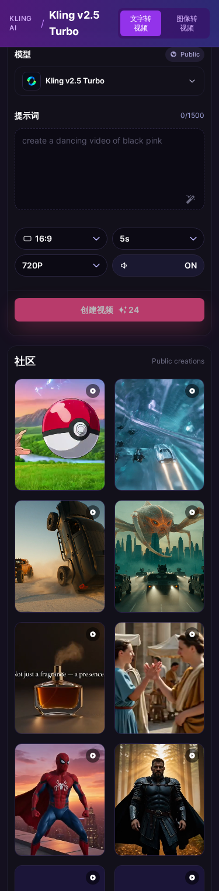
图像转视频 (186, 23)
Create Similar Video (60, 470)
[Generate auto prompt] (190, 200)
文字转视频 (140, 23)
